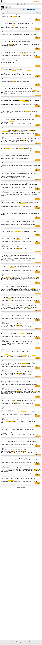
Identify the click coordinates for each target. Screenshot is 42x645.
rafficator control (21, 9)
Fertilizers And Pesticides (13, 297)
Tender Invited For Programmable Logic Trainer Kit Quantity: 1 (14, 239)
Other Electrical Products (13, 99)
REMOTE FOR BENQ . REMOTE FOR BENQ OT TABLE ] (17, 148)
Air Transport (13, 109)
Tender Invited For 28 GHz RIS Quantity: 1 (11, 16)
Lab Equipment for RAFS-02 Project (7, 62)
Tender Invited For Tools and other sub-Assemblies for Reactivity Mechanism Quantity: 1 (19, 307)
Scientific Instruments (13, 467)
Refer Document (7, 27)
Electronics (13, 173)
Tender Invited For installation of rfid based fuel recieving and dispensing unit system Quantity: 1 (18, 223)
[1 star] (8, 9)
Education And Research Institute (13, 14)
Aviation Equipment (13, 332)
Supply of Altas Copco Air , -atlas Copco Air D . (14, 451)
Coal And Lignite (13, 221)
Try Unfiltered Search (31, 9)
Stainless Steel (13, 478)
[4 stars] (12, 9)
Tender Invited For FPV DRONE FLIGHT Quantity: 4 (14, 373)
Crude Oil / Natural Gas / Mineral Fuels (13, 419)
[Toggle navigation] (40, 1)
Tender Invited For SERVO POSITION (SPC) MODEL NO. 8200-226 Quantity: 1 (18, 231)
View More (21, 487)
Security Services (13, 41)
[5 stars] (13, 9)
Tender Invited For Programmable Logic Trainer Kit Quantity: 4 (14, 325)
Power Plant (12, 23)
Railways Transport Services (13, 147)
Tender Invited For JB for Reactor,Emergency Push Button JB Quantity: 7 (16, 298)
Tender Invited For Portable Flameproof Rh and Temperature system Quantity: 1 (17, 140)
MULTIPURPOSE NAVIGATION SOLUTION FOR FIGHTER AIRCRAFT (14, 157)
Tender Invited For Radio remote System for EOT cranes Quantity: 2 (15, 81)
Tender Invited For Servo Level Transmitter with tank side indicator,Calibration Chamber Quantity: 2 (18, 34)
